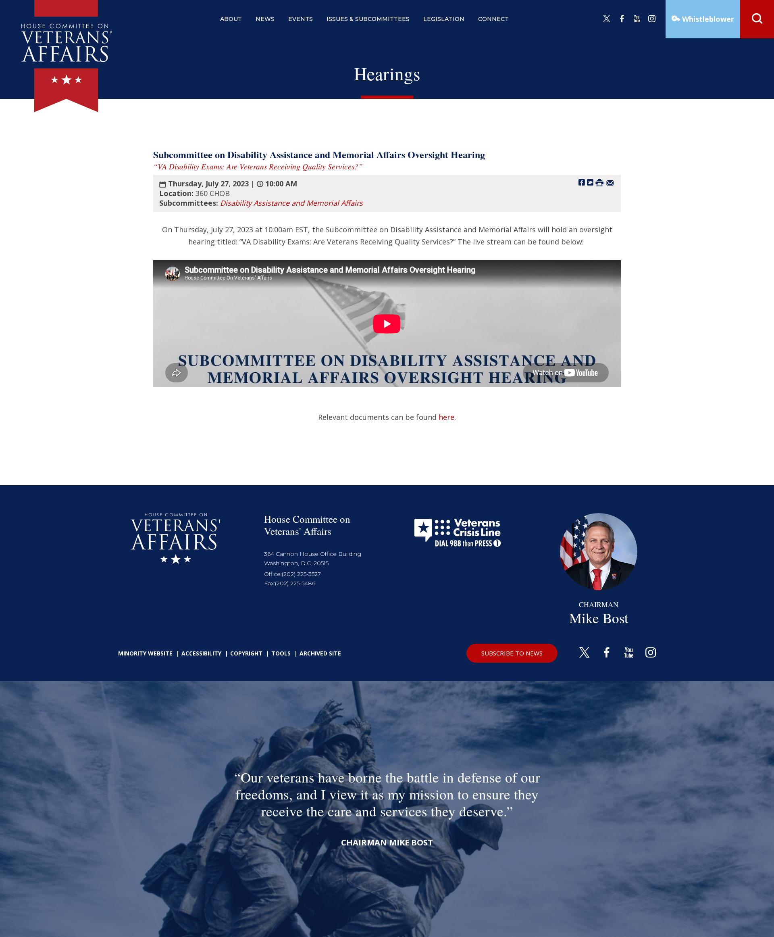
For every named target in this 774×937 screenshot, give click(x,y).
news (265, 19)
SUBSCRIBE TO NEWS (512, 653)
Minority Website (145, 653)
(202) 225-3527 (301, 574)
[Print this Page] (599, 182)
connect (493, 19)
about (231, 19)
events (300, 19)
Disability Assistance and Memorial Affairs (291, 203)
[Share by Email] (610, 182)
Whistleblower (707, 19)
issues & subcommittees (368, 19)
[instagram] (651, 19)
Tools (281, 653)
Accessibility (201, 653)
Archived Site (320, 653)
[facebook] (622, 19)
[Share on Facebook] (581, 182)
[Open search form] (757, 19)
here (446, 417)
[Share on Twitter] (590, 182)
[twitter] (606, 19)
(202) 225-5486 (295, 583)
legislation (443, 19)
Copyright (246, 653)
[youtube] (637, 19)
